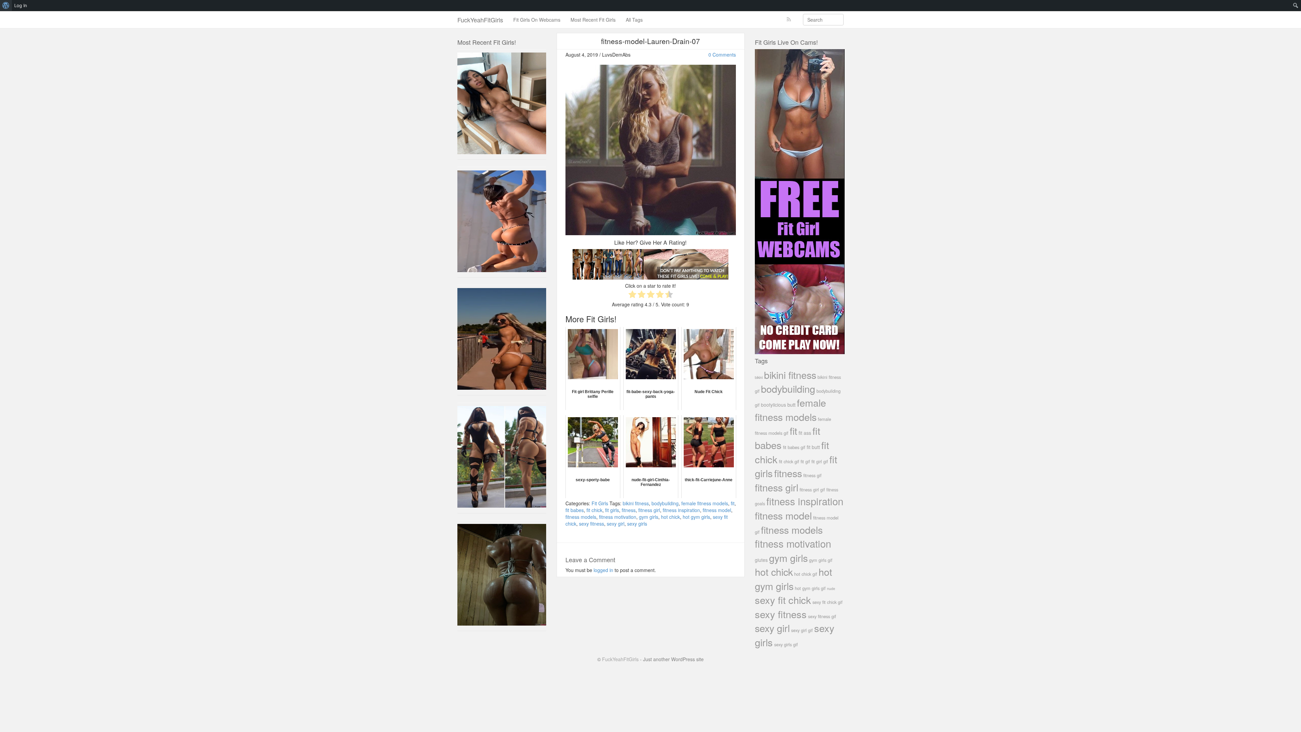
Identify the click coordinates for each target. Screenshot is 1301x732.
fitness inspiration (681, 510)
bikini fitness (636, 503)
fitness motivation (617, 516)
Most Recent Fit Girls (593, 19)
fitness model (717, 510)
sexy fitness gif (822, 616)
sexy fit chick (783, 600)
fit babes (574, 510)
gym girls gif (820, 560)
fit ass (805, 432)
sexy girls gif (786, 644)
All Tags (634, 19)
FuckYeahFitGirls (480, 19)
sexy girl (615, 523)
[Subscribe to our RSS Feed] (789, 19)
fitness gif (812, 475)
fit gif (805, 461)
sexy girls (637, 523)
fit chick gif (789, 461)
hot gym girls (696, 516)
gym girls (648, 516)
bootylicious (773, 404)
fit (733, 503)
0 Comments (722, 54)
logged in (603, 570)
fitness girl (649, 510)
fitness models (580, 516)
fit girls (612, 510)
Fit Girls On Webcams (536, 19)
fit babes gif (794, 447)
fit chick (594, 510)
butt (791, 404)
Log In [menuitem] (20, 5)
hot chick (670, 516)
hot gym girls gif (810, 588)
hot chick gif (805, 574)
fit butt (813, 447)
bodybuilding (665, 503)
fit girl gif (819, 461)
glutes (761, 559)
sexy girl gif (802, 630)
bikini (759, 377)
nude (831, 588)
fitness (629, 510)
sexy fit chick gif (827, 602)
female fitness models (704, 503)
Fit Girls (600, 503)
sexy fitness (591, 523)
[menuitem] (6, 5)
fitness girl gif (812, 489)
